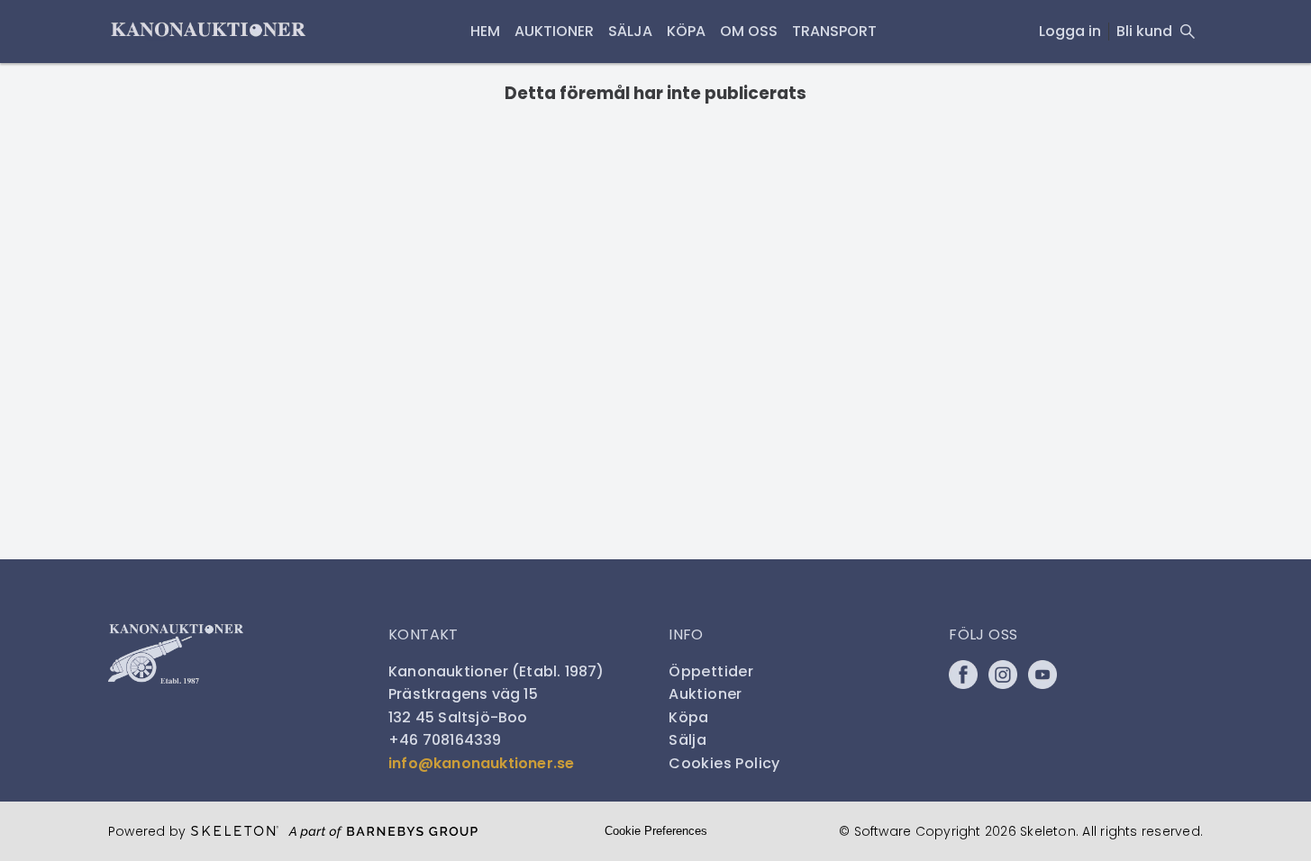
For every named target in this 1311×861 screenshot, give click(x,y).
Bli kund (1144, 31)
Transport (834, 31)
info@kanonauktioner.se (481, 763)
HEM (485, 31)
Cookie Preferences (656, 831)
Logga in (1070, 31)
